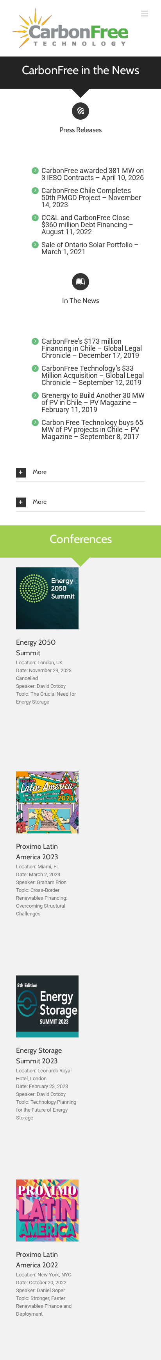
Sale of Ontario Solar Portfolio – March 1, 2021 (90, 248)
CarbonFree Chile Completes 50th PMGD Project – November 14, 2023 (91, 197)
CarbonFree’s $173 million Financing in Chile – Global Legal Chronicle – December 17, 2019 (91, 348)
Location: (26, 662)
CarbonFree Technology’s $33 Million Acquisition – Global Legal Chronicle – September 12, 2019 (92, 375)
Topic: (22, 694)
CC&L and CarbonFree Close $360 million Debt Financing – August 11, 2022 (87, 224)
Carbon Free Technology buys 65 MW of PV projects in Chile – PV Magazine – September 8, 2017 (92, 429)
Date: (22, 670)
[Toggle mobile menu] (145, 13)
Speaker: (26, 686)
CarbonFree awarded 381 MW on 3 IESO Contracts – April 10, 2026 (92, 174)
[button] (80, 472)
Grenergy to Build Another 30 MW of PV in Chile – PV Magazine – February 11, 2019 (93, 402)
